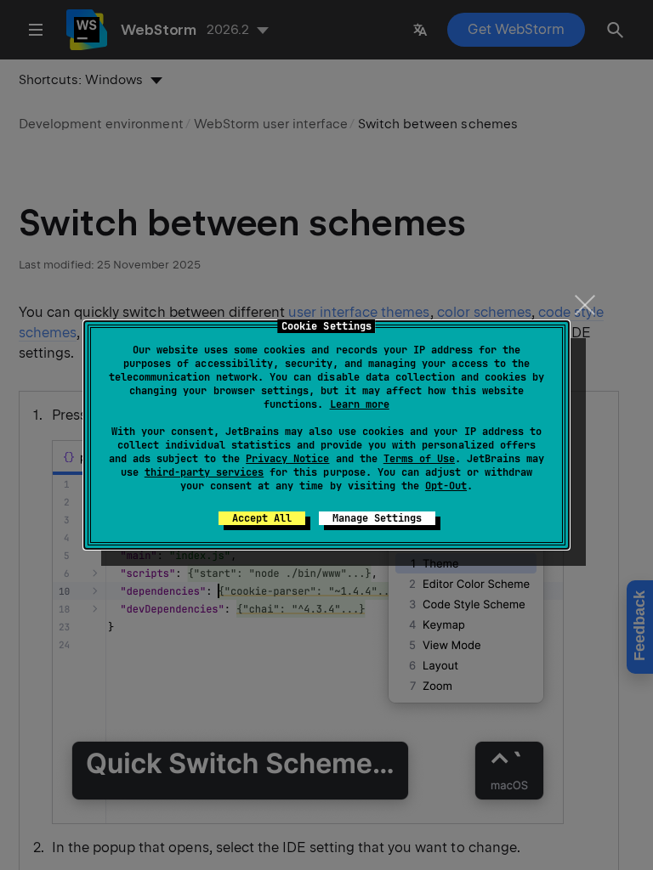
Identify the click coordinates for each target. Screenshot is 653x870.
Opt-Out (446, 486)
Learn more (359, 404)
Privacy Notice (287, 459)
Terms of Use (419, 459)
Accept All (262, 518)
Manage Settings (377, 518)
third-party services (204, 472)
